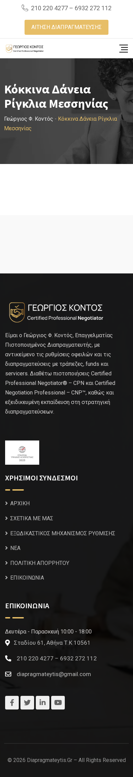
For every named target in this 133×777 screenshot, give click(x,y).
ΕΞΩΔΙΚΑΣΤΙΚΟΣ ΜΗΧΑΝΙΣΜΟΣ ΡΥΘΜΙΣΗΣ (62, 533)
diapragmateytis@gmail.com (54, 674)
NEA (15, 548)
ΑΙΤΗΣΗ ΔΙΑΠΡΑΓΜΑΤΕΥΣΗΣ (66, 27)
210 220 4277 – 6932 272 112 (71, 8)
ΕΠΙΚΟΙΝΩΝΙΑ (27, 577)
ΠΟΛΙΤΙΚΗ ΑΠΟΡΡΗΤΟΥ (39, 563)
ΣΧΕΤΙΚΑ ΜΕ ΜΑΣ (31, 518)
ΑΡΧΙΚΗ (20, 503)
